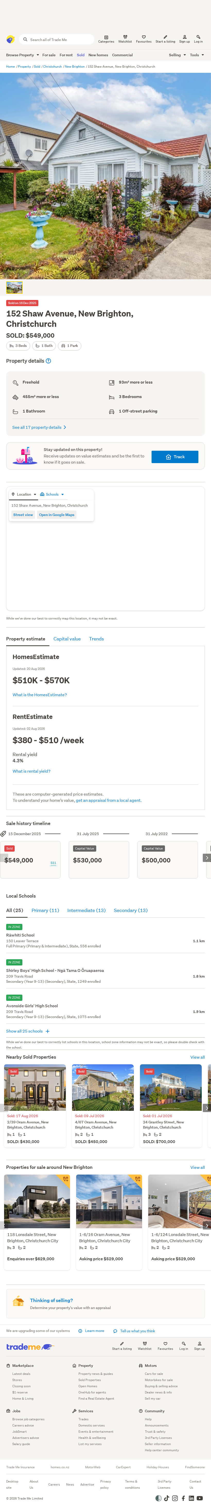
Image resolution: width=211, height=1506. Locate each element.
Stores (17, 1380)
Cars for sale (154, 1374)
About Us (34, 1484)
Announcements (157, 1425)
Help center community (162, 1450)
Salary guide (21, 1444)
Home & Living (22, 1398)
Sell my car (153, 1398)
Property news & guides (95, 1374)
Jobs (16, 1410)
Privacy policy (105, 1484)
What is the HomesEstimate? (40, 694)
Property (25, 66)
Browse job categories (28, 1419)
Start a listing (122, 1348)
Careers (54, 1484)
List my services (90, 1444)
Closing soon (21, 1386)
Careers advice (23, 1425)
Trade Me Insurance (20, 1467)
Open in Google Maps (56, 514)
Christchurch (53, 66)
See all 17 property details (36, 427)
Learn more (94, 1330)
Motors (151, 1365)
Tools (195, 54)
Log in (198, 41)
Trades (83, 1419)
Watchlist (145, 1348)
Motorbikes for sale (159, 1380)
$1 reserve (20, 1392)
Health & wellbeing (92, 1438)
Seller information (158, 1444)
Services (85, 1410)
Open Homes (87, 1386)
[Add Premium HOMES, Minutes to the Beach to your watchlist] (63, 1182)
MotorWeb (92, 1467)
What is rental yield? (31, 771)
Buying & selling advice (161, 1386)
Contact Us (195, 1484)
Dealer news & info (158, 1392)
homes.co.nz (60, 1467)
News (70, 1484)
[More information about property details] (48, 361)
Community (155, 1410)
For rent (66, 54)
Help (148, 1419)
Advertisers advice (25, 1438)
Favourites (165, 1348)
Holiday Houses (158, 1467)
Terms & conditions (132, 1484)
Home (11, 66)
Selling (175, 54)
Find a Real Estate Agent (96, 1398)
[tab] (23, 494)
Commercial (122, 54)
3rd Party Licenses (158, 1438)
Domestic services (91, 1425)
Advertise (87, 1484)
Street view (23, 514)
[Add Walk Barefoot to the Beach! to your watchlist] (135, 1182)
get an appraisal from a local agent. (109, 800)
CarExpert (123, 1467)
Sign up (184, 41)
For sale (49, 54)
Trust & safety (155, 1431)
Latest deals (21, 1374)
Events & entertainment (95, 1431)
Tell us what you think (137, 1331)
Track (179, 456)
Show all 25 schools (24, 1031)
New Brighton (75, 66)
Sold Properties (89, 1380)
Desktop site (12, 1484)
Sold (80, 54)
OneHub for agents (92, 1392)
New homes (98, 54)
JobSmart (19, 1431)
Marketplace (23, 1365)
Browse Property (20, 54)
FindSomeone (195, 1467)
